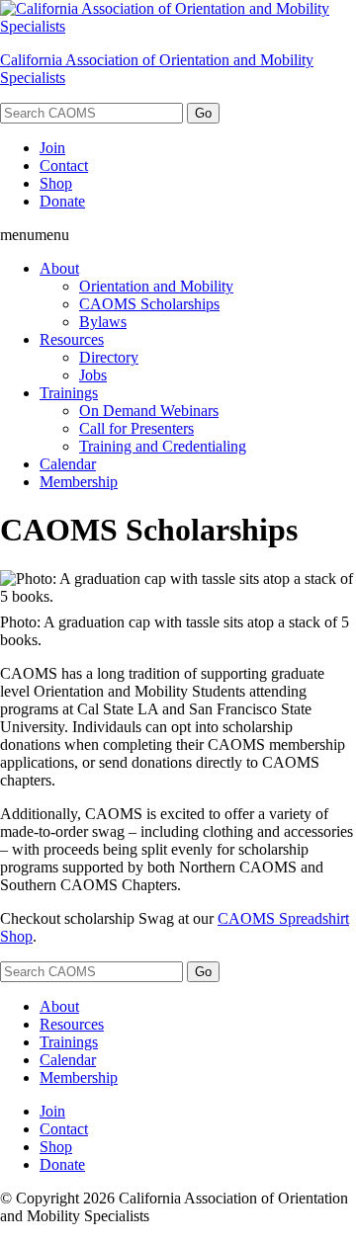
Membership (79, 481)
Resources (72, 339)
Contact (64, 165)
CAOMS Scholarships (149, 303)
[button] (34, 234)
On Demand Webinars (149, 410)
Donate (62, 201)
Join (52, 147)
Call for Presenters (136, 428)
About (59, 268)
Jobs (93, 375)
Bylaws (103, 321)
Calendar (68, 463)
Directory (108, 357)
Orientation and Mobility (156, 286)
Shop (56, 183)
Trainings (69, 392)
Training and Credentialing (162, 446)
